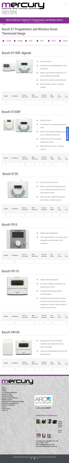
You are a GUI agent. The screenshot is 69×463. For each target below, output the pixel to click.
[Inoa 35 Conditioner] (49, 421)
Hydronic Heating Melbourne (10, 398)
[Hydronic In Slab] (38, 435)
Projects (4, 407)
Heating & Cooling (7, 394)
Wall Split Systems (7, 400)
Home (3, 387)
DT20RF (20, 41)
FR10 (41, 41)
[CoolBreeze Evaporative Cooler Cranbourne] (54, 421)
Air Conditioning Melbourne (9, 392)
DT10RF (8, 41)
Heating (4, 391)
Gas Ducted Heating (7, 396)
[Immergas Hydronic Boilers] (49, 435)
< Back (4, 24)
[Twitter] (34, 458)
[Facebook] (31, 458)
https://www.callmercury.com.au (48, 446)
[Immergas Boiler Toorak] (60, 426)
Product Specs (6, 408)
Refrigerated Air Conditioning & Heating (13, 401)
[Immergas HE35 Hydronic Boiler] (44, 435)
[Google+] (37, 458)
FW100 (65, 41)
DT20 (30, 41)
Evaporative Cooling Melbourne (10, 403)
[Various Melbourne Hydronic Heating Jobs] (38, 421)
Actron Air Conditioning (8, 405)
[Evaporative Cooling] (44, 421)
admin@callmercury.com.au (47, 444)
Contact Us (5, 410)
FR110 (54, 41)
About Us (4, 389)
